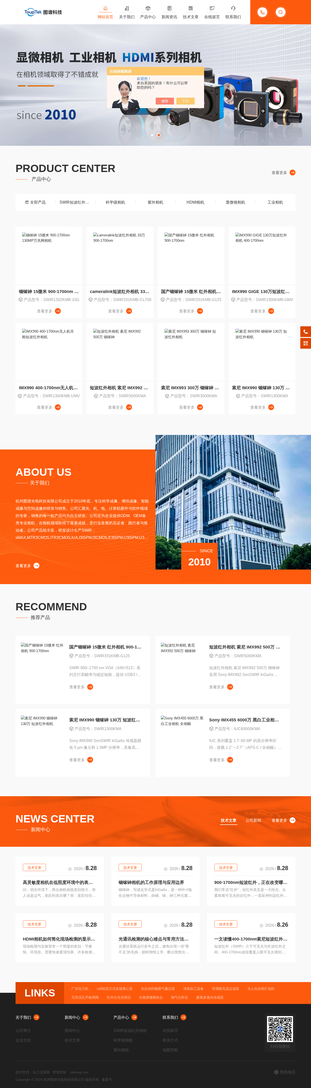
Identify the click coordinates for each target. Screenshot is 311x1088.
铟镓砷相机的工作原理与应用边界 (151, 882)
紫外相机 (155, 202)
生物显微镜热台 (151, 997)
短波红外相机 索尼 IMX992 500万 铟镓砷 (121, 387)
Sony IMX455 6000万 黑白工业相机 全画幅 (245, 719)
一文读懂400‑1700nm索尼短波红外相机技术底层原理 (251, 939)
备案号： (108, 1079)
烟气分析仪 (179, 997)
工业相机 (275, 202)
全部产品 (38, 202)
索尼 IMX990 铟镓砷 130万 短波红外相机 (263, 387)
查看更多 (279, 173)
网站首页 (105, 17)
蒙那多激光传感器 (210, 997)
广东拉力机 (79, 989)
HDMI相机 (195, 202)
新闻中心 (72, 1017)
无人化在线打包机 (261, 989)
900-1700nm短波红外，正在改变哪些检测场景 (251, 882)
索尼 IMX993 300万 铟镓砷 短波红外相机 (192, 387)
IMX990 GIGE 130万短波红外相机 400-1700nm (263, 291)
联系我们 (233, 17)
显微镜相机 (235, 202)
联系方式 (170, 1040)
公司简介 (23, 1030)
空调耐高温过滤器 (225, 989)
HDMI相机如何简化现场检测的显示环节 (60, 939)
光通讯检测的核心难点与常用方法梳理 (155, 939)
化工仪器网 (41, 1072)
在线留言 (212, 17)
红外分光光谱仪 (119, 997)
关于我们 (127, 17)
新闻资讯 (169, 17)
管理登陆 (59, 1072)
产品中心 (148, 17)
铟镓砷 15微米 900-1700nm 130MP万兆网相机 (50, 291)
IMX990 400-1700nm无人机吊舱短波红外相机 (50, 387)
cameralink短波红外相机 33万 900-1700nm (121, 291)
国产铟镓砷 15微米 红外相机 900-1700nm (192, 291)
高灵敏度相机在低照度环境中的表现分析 (60, 882)
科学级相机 (115, 202)
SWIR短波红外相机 (76, 202)
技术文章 (191, 17)
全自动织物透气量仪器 (158, 989)
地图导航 (170, 1050)
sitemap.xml (79, 1072)
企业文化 (23, 1040)
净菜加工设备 (193, 989)
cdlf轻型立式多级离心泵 (115, 989)
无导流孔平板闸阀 (85, 997)
